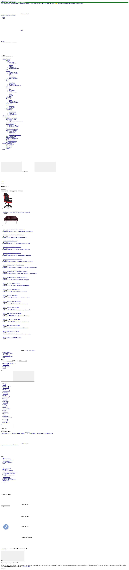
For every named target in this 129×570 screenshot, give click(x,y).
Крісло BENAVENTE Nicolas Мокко (11, 325)
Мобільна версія (24, 443)
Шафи (10, 96)
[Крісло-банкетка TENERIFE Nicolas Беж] (65, 255)
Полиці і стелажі (12, 77)
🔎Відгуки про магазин (49, 3)
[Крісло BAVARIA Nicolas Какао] (65, 291)
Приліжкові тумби (13, 92)
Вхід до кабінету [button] (7, 468)
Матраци (11, 95)
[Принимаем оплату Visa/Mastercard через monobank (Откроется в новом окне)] (13, 433)
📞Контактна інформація (35, 3)
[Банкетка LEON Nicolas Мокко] (65, 237)
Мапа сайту (6, 480)
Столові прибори (12, 131)
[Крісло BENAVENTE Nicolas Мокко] (65, 321)
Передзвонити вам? (5, 506)
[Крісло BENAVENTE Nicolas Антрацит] (65, 309)
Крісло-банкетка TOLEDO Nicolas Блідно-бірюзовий (15, 271)
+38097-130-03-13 (25, 13)
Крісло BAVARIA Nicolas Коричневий (12, 301)
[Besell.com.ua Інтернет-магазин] (7, 427)
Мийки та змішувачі (7, 143)
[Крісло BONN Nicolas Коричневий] (65, 328)
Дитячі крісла (12, 83)
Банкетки (11, 65)
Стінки (10, 74)
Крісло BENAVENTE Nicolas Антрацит (12, 313)
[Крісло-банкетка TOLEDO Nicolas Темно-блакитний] (65, 273)
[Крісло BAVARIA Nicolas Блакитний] (65, 285)
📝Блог (42, 3)
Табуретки (11, 66)
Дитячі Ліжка (12, 90)
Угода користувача (66, 3)
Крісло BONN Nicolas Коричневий (11, 331)
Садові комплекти (13, 114)
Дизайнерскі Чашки (13, 127)
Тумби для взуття (13, 101)
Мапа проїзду (4, 549)
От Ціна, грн (3, 360)
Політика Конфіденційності (76, 3)
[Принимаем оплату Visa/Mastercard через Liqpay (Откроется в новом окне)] (41, 433)
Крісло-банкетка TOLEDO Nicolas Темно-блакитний (15, 277)
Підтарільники (12, 132)
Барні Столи (11, 106)
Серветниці (11, 133)
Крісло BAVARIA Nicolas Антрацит (11, 283)
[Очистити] (45, 167)
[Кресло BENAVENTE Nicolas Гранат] (65, 315)
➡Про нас (3, 3)
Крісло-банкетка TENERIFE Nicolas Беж (12, 259)
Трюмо (10, 94)
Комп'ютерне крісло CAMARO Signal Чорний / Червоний (16, 212)
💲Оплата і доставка (10, 3)
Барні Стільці (12, 107)
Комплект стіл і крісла (14, 68)
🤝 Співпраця (58, 3)
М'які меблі (11, 75)
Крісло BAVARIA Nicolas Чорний (11, 307)
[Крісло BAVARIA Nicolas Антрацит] (65, 279)
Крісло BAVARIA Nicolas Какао (10, 295)
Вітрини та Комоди (13, 78)
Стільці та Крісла (12, 63)
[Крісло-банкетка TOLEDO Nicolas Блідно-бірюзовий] (65, 267)
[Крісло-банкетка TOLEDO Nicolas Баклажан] (65, 261)
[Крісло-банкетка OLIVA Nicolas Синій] (65, 249)
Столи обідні (12, 62)
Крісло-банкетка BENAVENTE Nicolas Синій (13, 235)
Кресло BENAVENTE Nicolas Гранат (11, 319)
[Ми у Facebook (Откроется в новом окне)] (11, 160)
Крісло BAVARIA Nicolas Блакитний (11, 289)
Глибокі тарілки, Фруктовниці (16, 121)
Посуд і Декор (6, 116)
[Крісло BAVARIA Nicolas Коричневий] (65, 297)
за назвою (20, 191)
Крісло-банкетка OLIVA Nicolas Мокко (12, 247)
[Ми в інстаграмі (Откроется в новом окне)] (31, 160)
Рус (4, 17)
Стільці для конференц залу (15, 85)
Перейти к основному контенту (8, 1)
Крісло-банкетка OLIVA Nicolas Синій (12, 253)
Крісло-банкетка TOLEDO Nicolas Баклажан (13, 265)
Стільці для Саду (12, 113)
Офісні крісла (12, 81)
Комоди (10, 91)
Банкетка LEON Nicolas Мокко (10, 241)
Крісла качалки (12, 110)
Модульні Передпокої (13, 102)
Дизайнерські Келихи (13, 125)
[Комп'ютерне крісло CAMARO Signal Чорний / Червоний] (65, 201)
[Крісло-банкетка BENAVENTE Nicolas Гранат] (65, 220)
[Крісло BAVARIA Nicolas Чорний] (65, 303)
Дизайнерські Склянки (14, 126)
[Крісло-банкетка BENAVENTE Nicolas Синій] (65, 231)
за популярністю (4, 191)
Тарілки (10, 120)
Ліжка (10, 89)
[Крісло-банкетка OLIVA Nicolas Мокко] (65, 243)
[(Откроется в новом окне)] (26, 433)
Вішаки (10, 100)
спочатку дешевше (13, 191)
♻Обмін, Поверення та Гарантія (22, 3)
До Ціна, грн (16, 360)
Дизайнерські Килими (8, 115)
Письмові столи (12, 84)
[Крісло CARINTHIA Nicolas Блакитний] (65, 334)
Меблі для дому (6, 59)
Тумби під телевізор (13, 73)
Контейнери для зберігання (15, 135)
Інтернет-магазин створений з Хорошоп (10, 444)
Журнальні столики (13, 72)
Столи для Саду (12, 112)
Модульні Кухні (12, 67)
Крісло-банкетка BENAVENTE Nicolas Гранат (13, 228)
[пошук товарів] (11, 167)
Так (4, 149)
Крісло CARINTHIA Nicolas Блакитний (12, 337)
